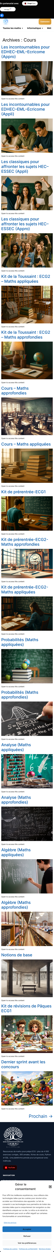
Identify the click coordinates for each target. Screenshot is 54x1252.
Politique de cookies (10, 1249)
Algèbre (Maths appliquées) (16, 852)
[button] (50, 1186)
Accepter (27, 1229)
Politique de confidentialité (28, 1249)
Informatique (34, 28)
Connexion (44, 22)
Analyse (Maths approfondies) (16, 800)
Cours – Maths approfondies (15, 390)
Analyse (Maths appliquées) (16, 747)
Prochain (41, 1116)
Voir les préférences (27, 1243)
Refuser (27, 1236)
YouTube (10, 1168)
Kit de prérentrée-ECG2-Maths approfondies (24, 542)
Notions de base (16, 954)
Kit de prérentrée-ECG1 (23, 491)
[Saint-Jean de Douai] (8, 9)
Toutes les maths (12, 28)
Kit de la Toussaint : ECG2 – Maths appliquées (25, 279)
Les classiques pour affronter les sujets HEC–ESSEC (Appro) (25, 224)
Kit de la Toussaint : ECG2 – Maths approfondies (25, 334)
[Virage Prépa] (30, 3)
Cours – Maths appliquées (26, 444)
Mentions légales (45, 1249)
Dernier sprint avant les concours (23, 1064)
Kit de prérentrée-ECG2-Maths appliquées (24, 589)
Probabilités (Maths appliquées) (19, 642)
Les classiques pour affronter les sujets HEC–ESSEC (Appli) (25, 166)
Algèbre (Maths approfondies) (16, 905)
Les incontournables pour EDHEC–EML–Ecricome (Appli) (25, 109)
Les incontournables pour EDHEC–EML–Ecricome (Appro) (25, 52)
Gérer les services (10, 1223)
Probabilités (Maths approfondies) (19, 695)
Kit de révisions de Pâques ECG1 (26, 1008)
